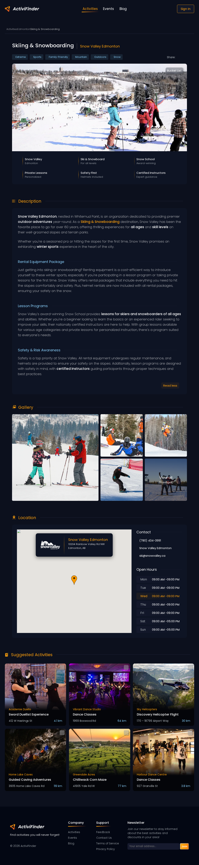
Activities (11, 29)
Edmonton (23, 29)
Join (184, 846)
